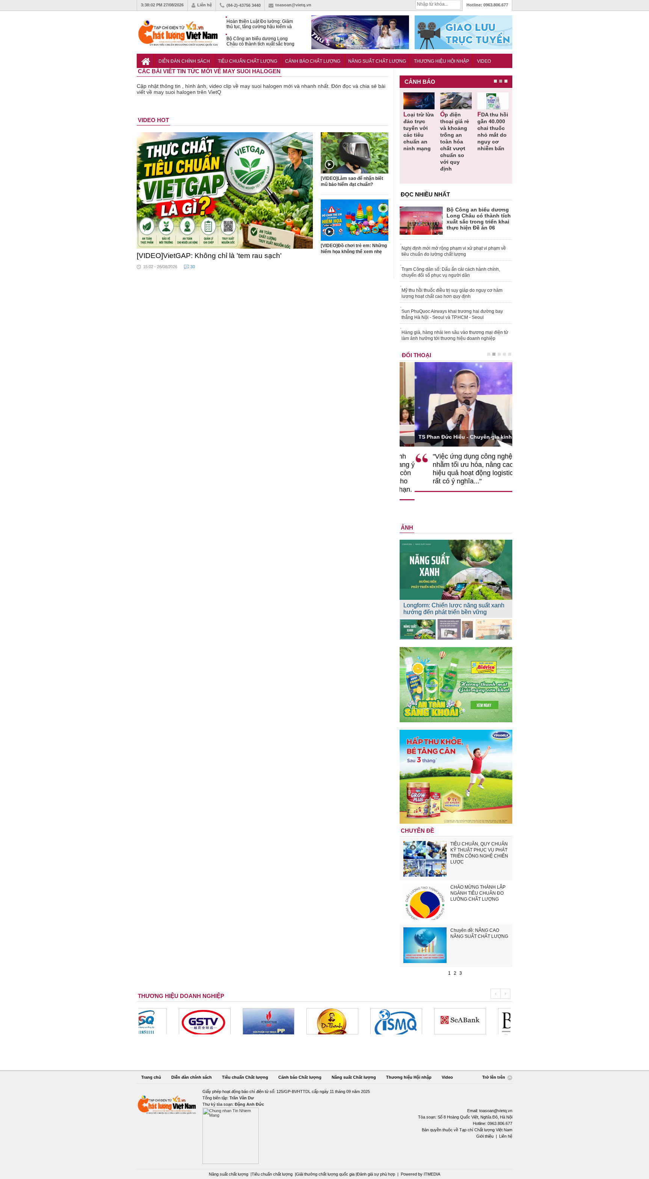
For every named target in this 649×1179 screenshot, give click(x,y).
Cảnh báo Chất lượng (312, 61)
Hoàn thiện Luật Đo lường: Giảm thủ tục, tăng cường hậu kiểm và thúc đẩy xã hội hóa (259, 24)
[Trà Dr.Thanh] (292, 1021)
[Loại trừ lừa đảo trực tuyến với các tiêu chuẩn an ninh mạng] (419, 100)
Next (505, 994)
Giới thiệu (485, 1136)
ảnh (407, 527)
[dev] (228, 1021)
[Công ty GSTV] (164, 1021)
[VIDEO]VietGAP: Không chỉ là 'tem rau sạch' (209, 256)
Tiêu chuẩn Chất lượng (247, 61)
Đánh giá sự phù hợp (376, 1174)
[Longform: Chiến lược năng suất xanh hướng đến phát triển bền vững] (418, 629)
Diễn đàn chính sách (184, 61)
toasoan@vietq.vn (293, 5)
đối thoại (416, 355)
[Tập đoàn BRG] (484, 1021)
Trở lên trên (494, 1077)
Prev (495, 994)
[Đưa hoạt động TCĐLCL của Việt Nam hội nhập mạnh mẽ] (493, 629)
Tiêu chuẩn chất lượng (272, 1174)
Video (484, 61)
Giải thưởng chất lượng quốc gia (326, 1174)
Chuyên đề (417, 830)
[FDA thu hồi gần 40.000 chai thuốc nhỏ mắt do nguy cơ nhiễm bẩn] (493, 100)
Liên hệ (204, 5)
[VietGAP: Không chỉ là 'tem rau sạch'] (225, 190)
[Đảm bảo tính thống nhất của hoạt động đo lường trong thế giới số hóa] (456, 629)
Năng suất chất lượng (228, 1174)
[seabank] (420, 1021)
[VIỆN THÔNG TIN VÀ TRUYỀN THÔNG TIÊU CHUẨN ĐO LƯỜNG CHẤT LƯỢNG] (356, 1021)
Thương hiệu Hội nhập (441, 61)
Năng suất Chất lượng (377, 61)
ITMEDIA (432, 1174)
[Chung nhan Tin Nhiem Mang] (324, 1126)
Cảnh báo (419, 81)
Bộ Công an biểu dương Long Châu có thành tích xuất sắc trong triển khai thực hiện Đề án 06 (260, 41)
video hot (153, 120)
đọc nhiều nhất (425, 194)
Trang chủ (151, 1077)
